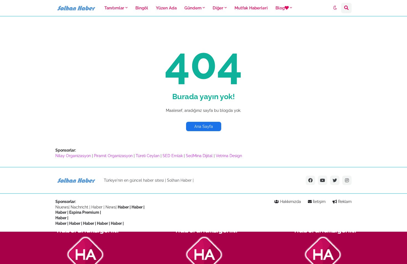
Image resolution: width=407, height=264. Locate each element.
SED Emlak (173, 156)
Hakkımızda (290, 201)
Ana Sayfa (203, 126)
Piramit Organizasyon (113, 156)
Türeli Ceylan (147, 156)
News (110, 207)
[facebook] (310, 180)
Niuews (62, 207)
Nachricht (80, 207)
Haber (97, 207)
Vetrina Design (229, 156)
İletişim (319, 201)
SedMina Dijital (199, 156)
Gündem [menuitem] (193, 8)
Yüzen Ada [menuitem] (166, 8)
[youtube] (322, 180)
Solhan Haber (179, 180)
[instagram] (347, 180)
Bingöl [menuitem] (141, 8)
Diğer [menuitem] (218, 8)
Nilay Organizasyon (73, 156)
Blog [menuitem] (280, 8)
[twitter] (334, 180)
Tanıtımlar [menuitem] (114, 8)
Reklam (344, 201)
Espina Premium (84, 212)
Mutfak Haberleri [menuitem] (251, 8)
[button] (335, 8)
